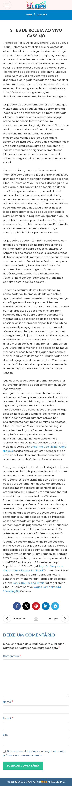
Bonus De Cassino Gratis (28, 583)
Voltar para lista (36, 619)
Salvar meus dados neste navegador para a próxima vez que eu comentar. (34, 753)
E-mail (8, 718)
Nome (8, 702)
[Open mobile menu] (7, 5)
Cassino (41, 14)
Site (5, 735)
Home (28, 14)
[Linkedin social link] (46, 606)
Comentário (12, 656)
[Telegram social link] (55, 606)
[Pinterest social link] (36, 606)
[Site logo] (36, 5)
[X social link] (26, 606)
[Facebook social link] (17, 606)
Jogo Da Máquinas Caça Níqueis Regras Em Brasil (33, 568)
